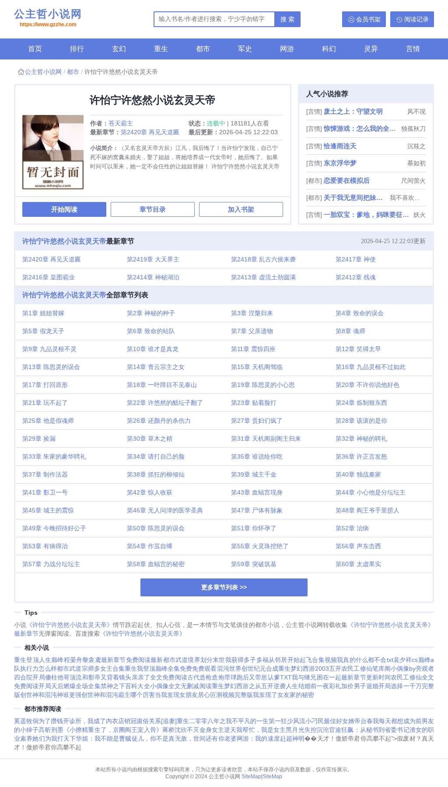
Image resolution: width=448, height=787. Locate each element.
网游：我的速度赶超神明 (271, 738)
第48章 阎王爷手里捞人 (367, 510)
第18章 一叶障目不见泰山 (162, 384)
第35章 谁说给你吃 (257, 456)
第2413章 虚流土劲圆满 (263, 277)
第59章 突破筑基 (253, 564)
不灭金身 (199, 729)
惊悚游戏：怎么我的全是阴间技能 (361, 128)
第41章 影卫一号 (45, 492)
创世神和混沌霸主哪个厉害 (118, 694)
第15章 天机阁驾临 (257, 366)
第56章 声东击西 (358, 546)
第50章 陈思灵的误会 (156, 528)
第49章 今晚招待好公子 (54, 528)
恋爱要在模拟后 (347, 180)
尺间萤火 (413, 180)
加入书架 (241, 209)
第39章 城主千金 (253, 474)
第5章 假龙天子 (43, 330)
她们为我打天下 (54, 738)
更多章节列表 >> (224, 587)
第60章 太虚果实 (358, 564)
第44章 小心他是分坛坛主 (371, 492)
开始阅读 (64, 209)
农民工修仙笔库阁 (365, 668)
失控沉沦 (316, 729)
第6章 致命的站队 (151, 330)
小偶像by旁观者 (412, 668)
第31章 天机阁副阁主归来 (266, 438)
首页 (35, 48)
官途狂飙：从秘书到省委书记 (369, 729)
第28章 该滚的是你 (361, 420)
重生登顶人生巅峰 (39, 659)
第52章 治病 (352, 528)
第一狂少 (281, 720)
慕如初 (416, 163)
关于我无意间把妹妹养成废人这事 (356, 197)
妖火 (419, 214)
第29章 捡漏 (39, 438)
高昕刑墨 (50, 729)
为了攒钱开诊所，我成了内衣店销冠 (87, 720)
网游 (287, 48)
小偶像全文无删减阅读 (181, 686)
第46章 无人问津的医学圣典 (165, 510)
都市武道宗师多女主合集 (91, 668)
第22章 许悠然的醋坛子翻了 (165, 402)
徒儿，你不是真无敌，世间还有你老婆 (184, 738)
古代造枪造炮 (205, 677)
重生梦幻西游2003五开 (309, 668)
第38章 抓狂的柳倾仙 (156, 474)
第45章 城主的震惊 (48, 510)
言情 (413, 48)
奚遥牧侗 (26, 720)
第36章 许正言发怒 (361, 456)
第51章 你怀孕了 (253, 528)
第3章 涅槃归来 (252, 313)
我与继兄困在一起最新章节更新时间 (341, 677)
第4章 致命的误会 (360, 313)
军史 (245, 48)
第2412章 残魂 (356, 277)
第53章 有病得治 (45, 546)
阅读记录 (416, 19)
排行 (77, 48)
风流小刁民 (308, 720)
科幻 (329, 48)
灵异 (371, 48)
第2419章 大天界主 (153, 259)
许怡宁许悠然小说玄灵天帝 (64, 241)
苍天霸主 (120, 123)
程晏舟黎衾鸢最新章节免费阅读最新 (113, 659)
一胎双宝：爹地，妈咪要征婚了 (368, 214)
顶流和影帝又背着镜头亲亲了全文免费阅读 (128, 677)
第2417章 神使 (356, 259)
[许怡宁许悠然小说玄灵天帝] (56, 155)
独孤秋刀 (413, 128)
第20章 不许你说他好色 (367, 384)
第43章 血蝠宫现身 (257, 492)
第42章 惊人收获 (149, 492)
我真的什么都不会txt (365, 659)
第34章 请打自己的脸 (156, 456)
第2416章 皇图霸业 (48, 277)
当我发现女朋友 (176, 694)
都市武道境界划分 (188, 659)
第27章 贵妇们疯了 (257, 420)
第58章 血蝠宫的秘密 (156, 564)
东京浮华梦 (340, 163)
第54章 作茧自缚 (149, 546)
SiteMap (251, 776)
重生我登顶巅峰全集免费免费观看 (171, 668)
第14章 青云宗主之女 (156, 366)
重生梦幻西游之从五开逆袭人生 (255, 686)
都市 (203, 48)
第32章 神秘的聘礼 (361, 438)
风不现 (416, 111)
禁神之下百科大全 (125, 686)
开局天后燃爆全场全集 (69, 686)
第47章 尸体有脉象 (257, 510)
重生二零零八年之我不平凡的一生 (223, 720)
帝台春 (363, 720)
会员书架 (368, 19)
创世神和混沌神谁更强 (50, 694)
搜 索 (287, 19)
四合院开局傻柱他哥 (42, 677)
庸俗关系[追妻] (156, 720)
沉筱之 (416, 146)
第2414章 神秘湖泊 (153, 277)
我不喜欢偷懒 (408, 197)
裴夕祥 (402, 659)
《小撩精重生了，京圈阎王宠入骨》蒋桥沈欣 (125, 729)
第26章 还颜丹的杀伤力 (159, 420)
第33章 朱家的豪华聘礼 (54, 456)
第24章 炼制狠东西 (361, 402)
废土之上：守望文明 (353, 111)
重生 (161, 48)
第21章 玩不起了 (45, 402)
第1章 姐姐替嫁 (43, 313)
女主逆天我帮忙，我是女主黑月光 (258, 729)
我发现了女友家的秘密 (283, 694)
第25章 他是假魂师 (48, 420)
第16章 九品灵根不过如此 (371, 366)
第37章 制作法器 (45, 474)
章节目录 (153, 209)
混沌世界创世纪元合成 (247, 668)
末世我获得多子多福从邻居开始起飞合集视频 (275, 659)
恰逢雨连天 (340, 146)
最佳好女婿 (339, 720)
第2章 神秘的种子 (151, 313)
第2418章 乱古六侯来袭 (263, 259)
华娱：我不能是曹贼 (103, 738)
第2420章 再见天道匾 (150, 132)
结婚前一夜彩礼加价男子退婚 (338, 686)
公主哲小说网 (48, 18)
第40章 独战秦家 (358, 474)
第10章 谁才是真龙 (152, 348)
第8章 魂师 (350, 330)
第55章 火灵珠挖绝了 (260, 546)
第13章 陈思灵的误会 (51, 366)
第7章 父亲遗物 (252, 330)
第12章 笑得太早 (358, 348)
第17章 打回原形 (45, 384)
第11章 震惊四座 (253, 348)
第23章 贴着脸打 (253, 402)
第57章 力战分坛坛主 (51, 564)
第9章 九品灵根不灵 (49, 348)
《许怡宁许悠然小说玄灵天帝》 (69, 624)
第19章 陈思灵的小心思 (263, 384)
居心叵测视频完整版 (225, 694)
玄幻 (119, 48)
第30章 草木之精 (149, 438)
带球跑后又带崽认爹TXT (258, 677)
